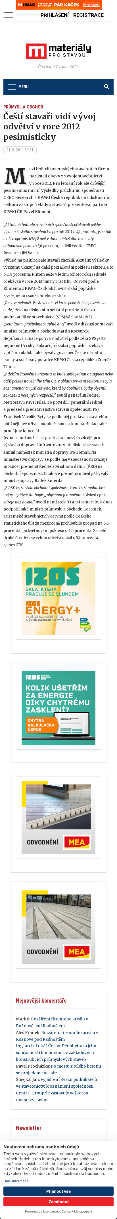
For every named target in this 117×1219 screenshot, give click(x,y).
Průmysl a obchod (23, 107)
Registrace (88, 15)
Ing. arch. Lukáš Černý (38, 1045)
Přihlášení (55, 15)
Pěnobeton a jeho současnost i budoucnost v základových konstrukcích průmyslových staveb (56, 1052)
